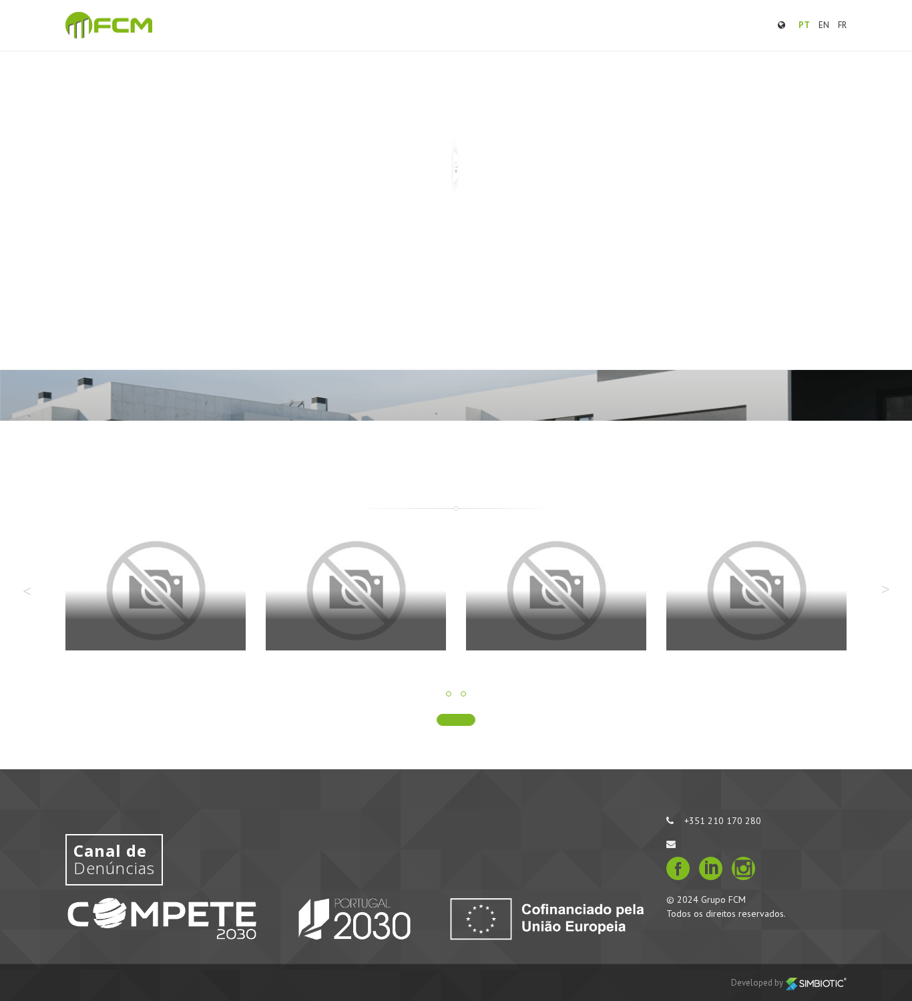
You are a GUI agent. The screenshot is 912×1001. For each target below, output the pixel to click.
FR (842, 25)
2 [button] (463, 693)
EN (824, 25)
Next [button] (885, 589)
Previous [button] (26, 591)
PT (804, 25)
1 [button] (448, 693)
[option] (155, 600)
